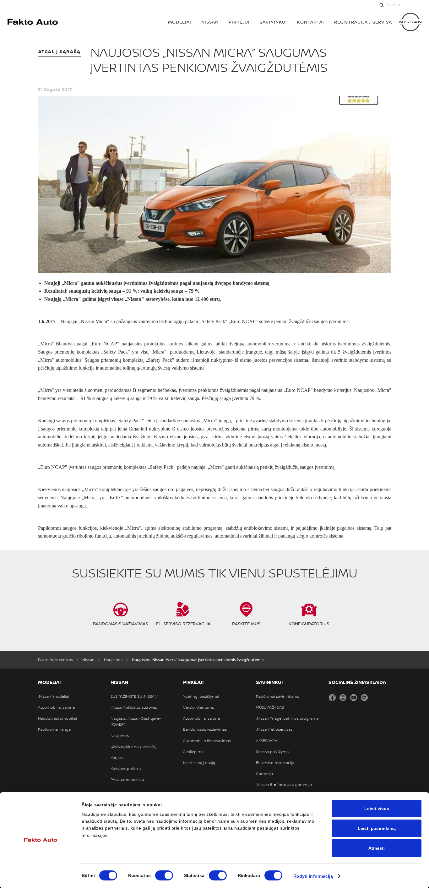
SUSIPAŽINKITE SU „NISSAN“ (134, 696)
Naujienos (120, 735)
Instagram (343, 697)
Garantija (264, 773)
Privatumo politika (127, 779)
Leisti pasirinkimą (377, 828)
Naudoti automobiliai (57, 718)
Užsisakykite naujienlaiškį (133, 746)
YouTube (353, 697)
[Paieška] (381, 4)
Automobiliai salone (56, 707)
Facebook (332, 697)
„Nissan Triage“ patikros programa (287, 718)
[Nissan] (410, 22)
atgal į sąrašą (59, 51)
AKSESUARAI (267, 740)
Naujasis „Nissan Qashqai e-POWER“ (136, 721)
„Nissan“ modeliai (53, 696)
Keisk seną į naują (199, 762)
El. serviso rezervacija (275, 762)
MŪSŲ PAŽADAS (270, 707)
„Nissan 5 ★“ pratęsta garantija (284, 784)
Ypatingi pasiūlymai (201, 696)
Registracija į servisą (363, 22)
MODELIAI (179, 22)
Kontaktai (310, 22)
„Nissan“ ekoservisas (274, 729)
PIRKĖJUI (239, 22)
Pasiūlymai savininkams (277, 696)
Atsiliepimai (193, 751)
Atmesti (376, 848)
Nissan (210, 22)
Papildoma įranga (54, 729)
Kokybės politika (126, 768)
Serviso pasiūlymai (273, 751)
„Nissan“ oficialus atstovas (134, 707)
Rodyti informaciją (313, 876)
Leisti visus (376, 808)
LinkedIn (364, 697)
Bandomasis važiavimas (205, 729)
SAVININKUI (273, 22)
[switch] (164, 875)
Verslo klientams (198, 707)
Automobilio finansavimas (207, 740)
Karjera (117, 757)
